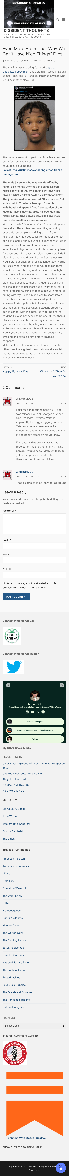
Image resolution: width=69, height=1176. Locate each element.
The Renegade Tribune (16, 999)
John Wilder (10, 816)
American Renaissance (16, 866)
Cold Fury (8, 880)
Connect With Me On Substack (27, 1138)
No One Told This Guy (16, 785)
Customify (34, 1170)
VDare (6, 873)
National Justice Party (16, 962)
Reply (63, 404)
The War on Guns (13, 932)
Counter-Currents (13, 955)
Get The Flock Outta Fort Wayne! (22, 773)
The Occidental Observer (18, 992)
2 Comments (48, 61)
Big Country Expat (14, 808)
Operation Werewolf (15, 888)
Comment (10, 511)
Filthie (6, 903)
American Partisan (14, 858)
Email (7, 554)
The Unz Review (12, 895)
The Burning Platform (15, 940)
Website (8, 569)
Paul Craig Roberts (14, 984)
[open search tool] (57, 19)
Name (7, 540)
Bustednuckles (11, 977)
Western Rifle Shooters (16, 823)
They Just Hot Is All (14, 779)
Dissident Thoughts (26, 30)
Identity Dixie (11, 925)
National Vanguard (14, 1007)
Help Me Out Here (13, 790)
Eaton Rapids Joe (13, 947)
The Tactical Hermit (14, 970)
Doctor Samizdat (13, 831)
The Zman (9, 838)
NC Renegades (12, 910)
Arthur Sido (11, 61)
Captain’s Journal (13, 918)
